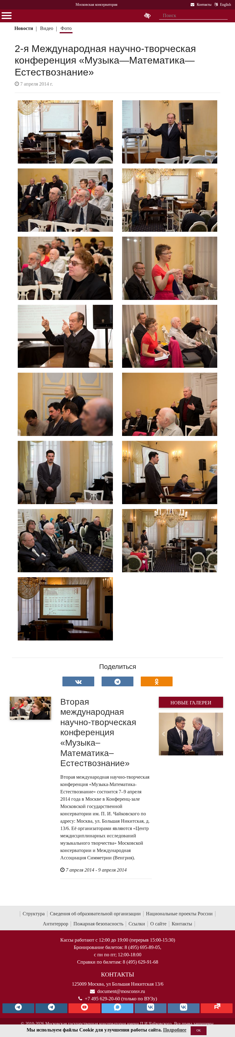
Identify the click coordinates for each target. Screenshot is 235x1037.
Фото (66, 28)
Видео (46, 28)
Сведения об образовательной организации (95, 913)
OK (198, 1030)
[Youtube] (84, 1008)
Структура (34, 913)
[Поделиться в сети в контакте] (78, 681)
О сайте (158, 923)
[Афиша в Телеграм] (217, 1008)
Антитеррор (55, 923)
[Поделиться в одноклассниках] (157, 681)
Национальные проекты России (179, 913)
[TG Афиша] (51, 1008)
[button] (163, 734)
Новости (23, 28)
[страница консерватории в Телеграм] (18, 1008)
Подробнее (174, 1029)
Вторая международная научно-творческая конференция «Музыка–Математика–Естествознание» (98, 732)
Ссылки (137, 923)
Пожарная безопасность (98, 923)
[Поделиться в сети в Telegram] (117, 681)
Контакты (182, 923)
